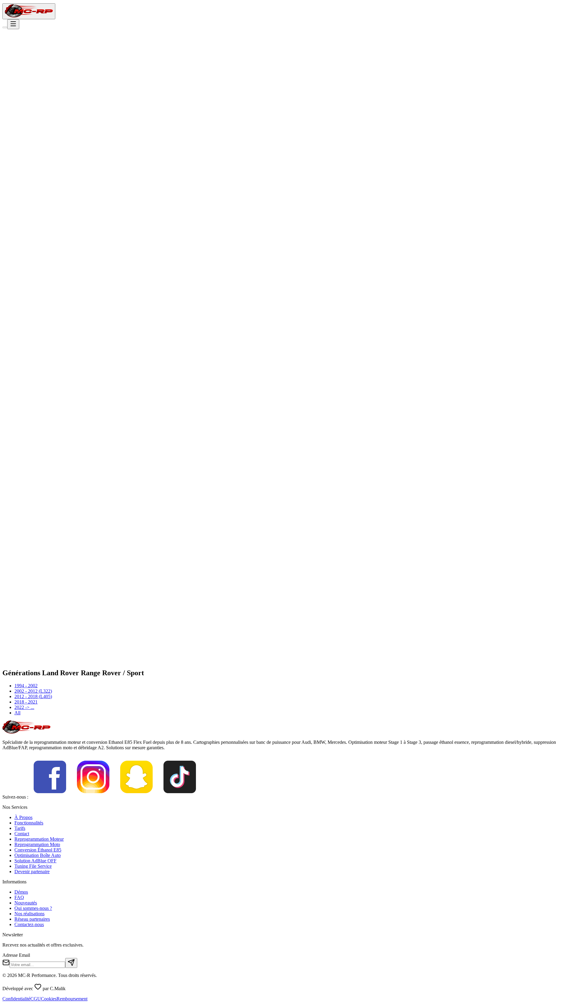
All (17, 712)
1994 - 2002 (26, 685)
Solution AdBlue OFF (35, 860)
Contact (21, 833)
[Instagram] (93, 796)
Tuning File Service (33, 866)
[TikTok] (179, 796)
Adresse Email (16, 955)
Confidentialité (16, 998)
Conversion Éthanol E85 (37, 849)
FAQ (19, 897)
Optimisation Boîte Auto (37, 855)
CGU (35, 998)
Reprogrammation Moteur (39, 839)
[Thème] (4, 27)
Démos (21, 892)
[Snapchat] (136, 796)
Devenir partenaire (32, 871)
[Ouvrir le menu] (13, 24)
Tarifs (19, 828)
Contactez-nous (29, 924)
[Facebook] (50, 796)
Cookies (48, 998)
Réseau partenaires (32, 919)
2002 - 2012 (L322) (33, 691)
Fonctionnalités (28, 822)
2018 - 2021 (26, 701)
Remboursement (71, 998)
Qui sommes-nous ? (33, 908)
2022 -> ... (24, 707)
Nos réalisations (29, 913)
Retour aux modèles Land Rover (40, 78)
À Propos (23, 817)
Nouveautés (25, 902)
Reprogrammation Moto (37, 844)
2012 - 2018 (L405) (33, 696)
